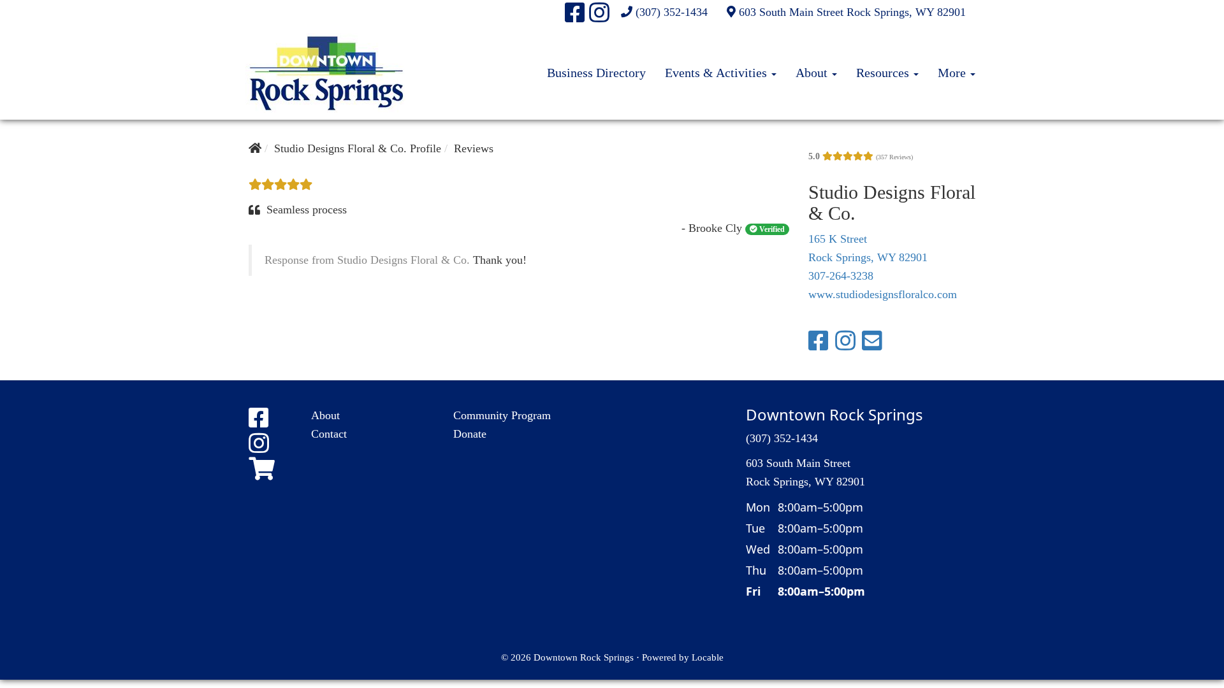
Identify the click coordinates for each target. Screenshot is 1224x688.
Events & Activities (717, 73)
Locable (708, 657)
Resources (884, 73)
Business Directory (596, 73)
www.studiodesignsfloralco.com (882, 294)
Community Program (502, 415)
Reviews (473, 148)
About (813, 73)
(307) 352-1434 (672, 12)
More (953, 73)
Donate (469, 433)
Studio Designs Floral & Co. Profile (357, 148)
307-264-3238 (840, 275)
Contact (329, 433)
